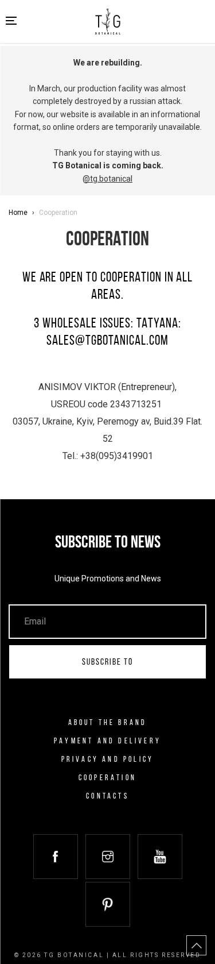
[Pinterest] (107, 904)
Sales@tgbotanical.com (107, 341)
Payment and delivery (107, 741)
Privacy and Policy (107, 759)
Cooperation (107, 778)
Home (18, 213)
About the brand (107, 723)
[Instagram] (107, 856)
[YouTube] (160, 856)
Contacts (107, 796)
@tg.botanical (107, 178)
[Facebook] (55, 856)
